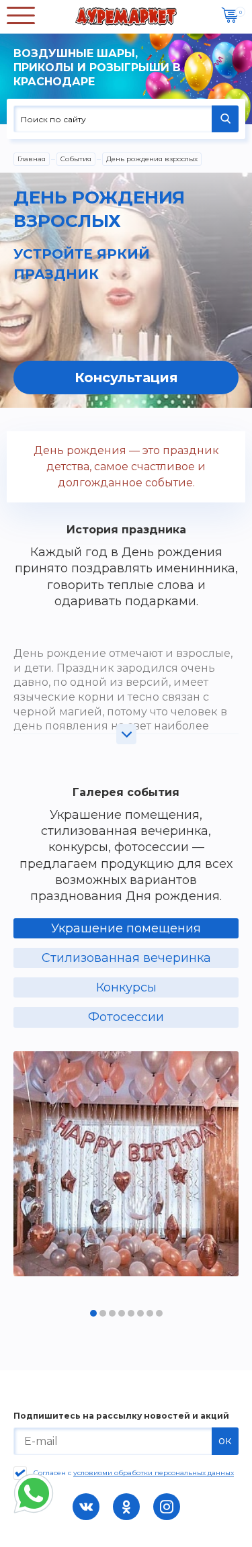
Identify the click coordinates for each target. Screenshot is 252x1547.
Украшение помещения (126, 928)
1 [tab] (93, 1313)
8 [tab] (159, 1313)
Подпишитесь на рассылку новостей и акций (121, 1416)
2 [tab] (102, 1313)
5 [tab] (131, 1313)
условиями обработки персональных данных (153, 1472)
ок (225, 1440)
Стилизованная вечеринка (126, 958)
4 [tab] (121, 1313)
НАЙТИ (225, 118)
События (75, 158)
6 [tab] (140, 1313)
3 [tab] (112, 1313)
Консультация (126, 377)
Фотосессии (126, 1017)
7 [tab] (149, 1313)
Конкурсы (126, 987)
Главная (31, 158)
